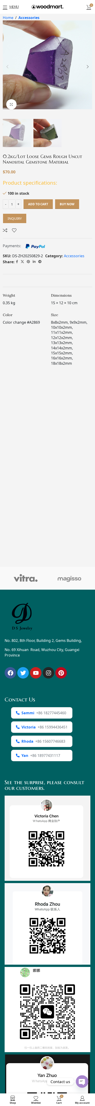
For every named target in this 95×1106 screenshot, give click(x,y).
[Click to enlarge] (11, 104)
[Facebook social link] (17, 262)
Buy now (67, 204)
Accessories (28, 17)
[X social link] (22, 262)
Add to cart (38, 204)
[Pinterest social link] (28, 262)
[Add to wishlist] (14, 230)
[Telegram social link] (40, 262)
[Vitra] (25, 578)
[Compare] (5, 230)
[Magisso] (70, 578)
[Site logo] (47, 6)
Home (8, 17)
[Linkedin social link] (34, 262)
